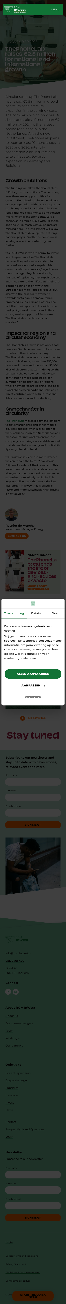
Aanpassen (31, 685)
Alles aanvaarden (33, 674)
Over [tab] (55, 613)
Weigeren (33, 697)
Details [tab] (36, 613)
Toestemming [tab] (14, 613)
